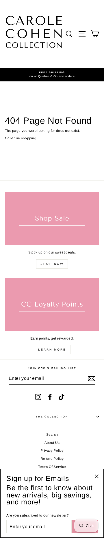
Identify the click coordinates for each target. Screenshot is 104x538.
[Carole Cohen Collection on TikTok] (61, 397)
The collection (52, 416)
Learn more (52, 349)
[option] (52, 75)
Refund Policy (52, 459)
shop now (52, 263)
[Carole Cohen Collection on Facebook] (50, 397)
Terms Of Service (52, 467)
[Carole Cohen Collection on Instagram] (38, 397)
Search (52, 435)
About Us (52, 443)
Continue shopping (20, 138)
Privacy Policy (52, 450)
